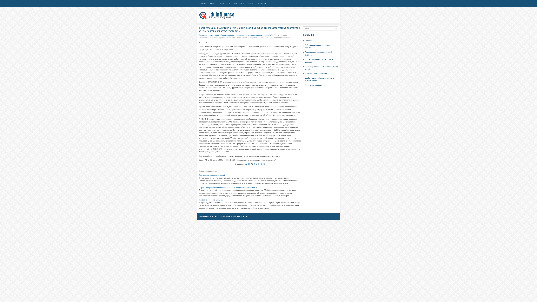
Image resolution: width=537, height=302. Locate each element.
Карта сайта (239, 4)
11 (259, 164)
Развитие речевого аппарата (211, 200)
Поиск (251, 4)
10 (256, 164)
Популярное (225, 4)
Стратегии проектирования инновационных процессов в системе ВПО (228, 188)
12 (261, 164)
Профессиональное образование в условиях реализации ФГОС (246, 35)
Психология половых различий (212, 175)
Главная (202, 4)
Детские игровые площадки (316, 74)
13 (264, 164)
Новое (212, 4)
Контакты (262, 4)
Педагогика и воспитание (209, 35)
